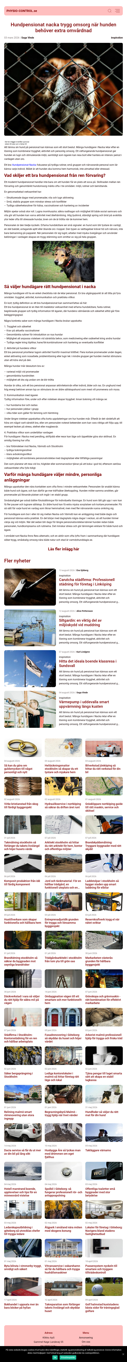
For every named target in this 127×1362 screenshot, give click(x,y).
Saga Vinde (27, 37)
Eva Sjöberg (82, 570)
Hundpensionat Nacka (24, 164)
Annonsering (86, 1337)
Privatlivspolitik (68, 1357)
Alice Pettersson (85, 611)
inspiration (117, 37)
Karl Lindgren (83, 652)
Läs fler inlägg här (63, 549)
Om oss (86, 1341)
